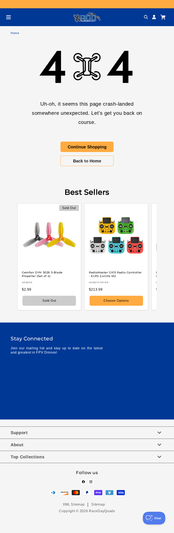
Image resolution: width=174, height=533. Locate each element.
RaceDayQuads (102, 511)
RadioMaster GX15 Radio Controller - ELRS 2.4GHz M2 (115, 274)
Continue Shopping (87, 147)
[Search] (146, 17)
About (17, 444)
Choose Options (116, 300)
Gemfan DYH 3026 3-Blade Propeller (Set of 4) (42, 274)
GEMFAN (27, 282)
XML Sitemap (74, 504)
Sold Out (49, 300)
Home (15, 33)
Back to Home (87, 161)
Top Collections (28, 457)
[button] (6, 17)
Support (19, 432)
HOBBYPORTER (98, 282)
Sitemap (98, 504)
